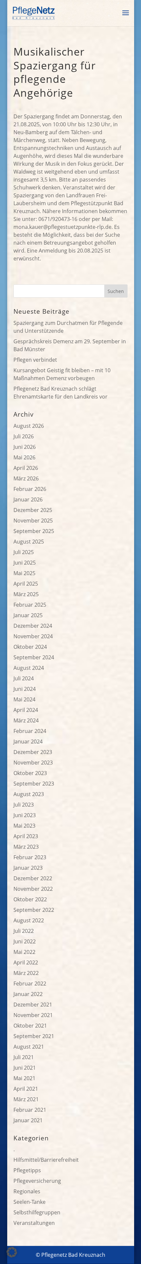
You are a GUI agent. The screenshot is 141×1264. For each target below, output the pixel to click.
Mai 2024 (24, 699)
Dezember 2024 (32, 625)
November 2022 (33, 888)
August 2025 (28, 541)
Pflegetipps (27, 1170)
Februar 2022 (29, 983)
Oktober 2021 (30, 1025)
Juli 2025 (23, 552)
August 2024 (28, 667)
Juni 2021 (24, 1067)
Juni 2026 (24, 446)
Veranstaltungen (34, 1223)
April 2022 (25, 962)
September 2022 (33, 909)
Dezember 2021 (32, 1004)
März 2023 (26, 846)
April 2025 (25, 583)
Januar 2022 (28, 994)
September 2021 (33, 1036)
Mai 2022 (24, 952)
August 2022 (28, 920)
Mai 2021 (24, 1078)
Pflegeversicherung (37, 1180)
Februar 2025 (29, 604)
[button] (12, 1252)
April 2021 (25, 1088)
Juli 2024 (23, 678)
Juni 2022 (24, 941)
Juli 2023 (23, 804)
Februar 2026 (29, 489)
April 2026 (25, 468)
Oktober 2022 (30, 899)
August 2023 (28, 794)
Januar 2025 (28, 615)
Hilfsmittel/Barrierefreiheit (46, 1159)
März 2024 (26, 720)
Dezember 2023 (32, 752)
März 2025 (26, 594)
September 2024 (33, 657)
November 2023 (33, 762)
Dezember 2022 (32, 878)
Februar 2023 (29, 857)
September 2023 (33, 783)
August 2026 (28, 425)
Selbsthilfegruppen (36, 1212)
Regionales (26, 1191)
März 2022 (26, 973)
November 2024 (33, 636)
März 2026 (26, 478)
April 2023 (25, 836)
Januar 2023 (28, 867)
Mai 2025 (24, 573)
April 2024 (25, 710)
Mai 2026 (24, 457)
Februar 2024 (29, 731)
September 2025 (33, 531)
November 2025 (33, 520)
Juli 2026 (23, 436)
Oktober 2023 (30, 773)
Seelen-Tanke (29, 1201)
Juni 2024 (24, 689)
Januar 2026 (28, 499)
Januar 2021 (28, 1120)
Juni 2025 (24, 562)
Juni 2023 (24, 815)
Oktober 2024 (30, 646)
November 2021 (33, 1015)
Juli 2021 (23, 1057)
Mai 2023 (24, 825)
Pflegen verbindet (35, 359)
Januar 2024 (28, 741)
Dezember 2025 (32, 510)
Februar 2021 (29, 1109)
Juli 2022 (23, 931)
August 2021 (28, 1046)
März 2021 (26, 1099)
